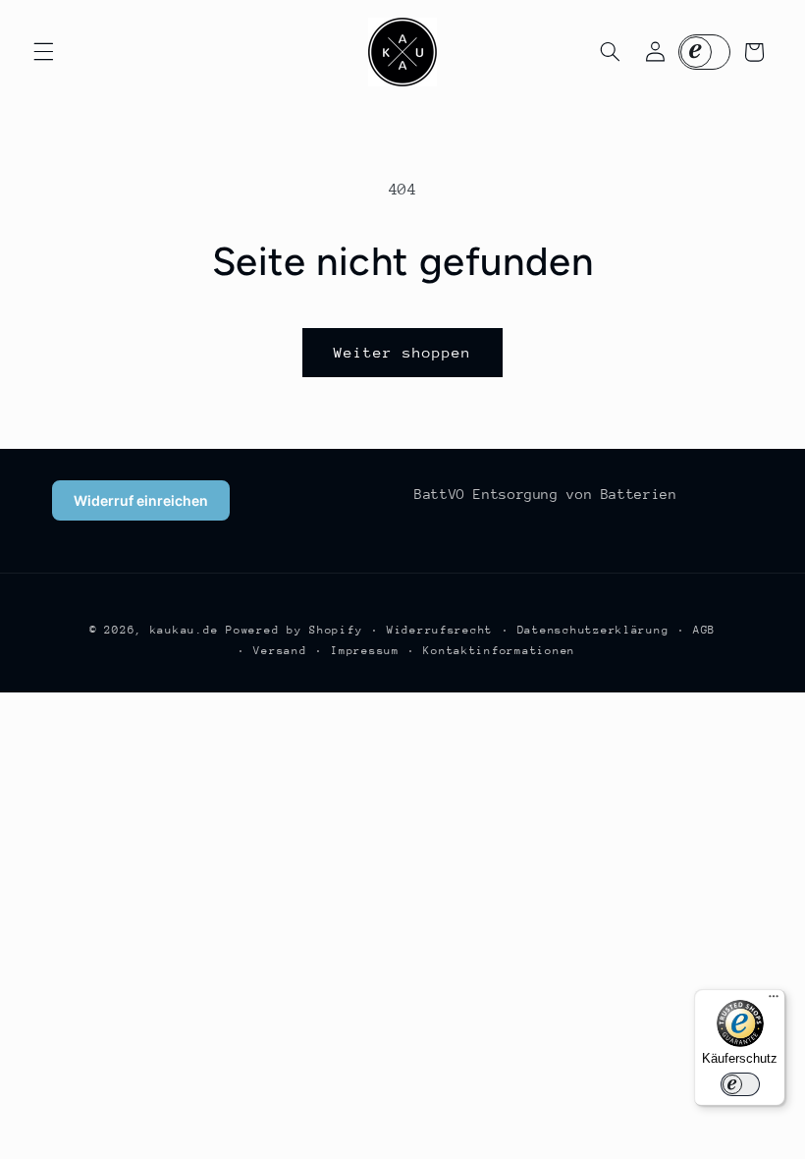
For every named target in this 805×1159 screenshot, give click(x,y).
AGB (704, 630)
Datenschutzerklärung (593, 630)
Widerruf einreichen (141, 500)
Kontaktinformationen (499, 650)
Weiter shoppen (403, 352)
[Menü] (773, 1001)
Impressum (365, 650)
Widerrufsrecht (440, 630)
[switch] (740, 1084)
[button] (43, 52)
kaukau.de (184, 630)
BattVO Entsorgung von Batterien (545, 494)
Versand (279, 650)
